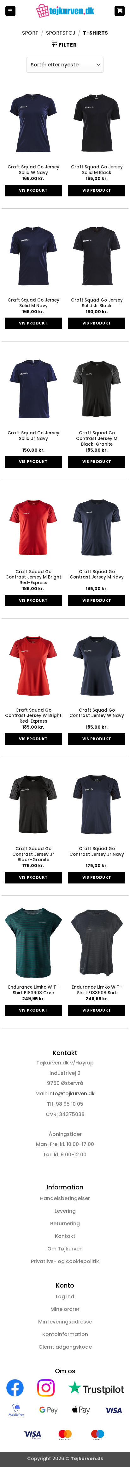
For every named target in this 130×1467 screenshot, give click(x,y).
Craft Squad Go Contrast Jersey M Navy (97, 574)
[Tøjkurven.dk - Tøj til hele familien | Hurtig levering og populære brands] (65, 11)
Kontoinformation (65, 1334)
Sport (30, 33)
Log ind (65, 1296)
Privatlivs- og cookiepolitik (65, 1261)
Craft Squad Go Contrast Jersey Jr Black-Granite (33, 854)
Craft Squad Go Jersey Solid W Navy (33, 169)
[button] (10, 11)
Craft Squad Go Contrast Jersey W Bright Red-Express (33, 716)
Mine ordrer (65, 1309)
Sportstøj (60, 33)
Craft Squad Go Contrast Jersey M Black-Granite (96, 438)
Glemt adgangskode (65, 1347)
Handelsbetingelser (65, 1198)
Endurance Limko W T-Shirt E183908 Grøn (33, 990)
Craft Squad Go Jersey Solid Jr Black (97, 302)
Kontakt (65, 1236)
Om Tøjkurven (65, 1248)
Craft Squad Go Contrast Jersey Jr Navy (96, 851)
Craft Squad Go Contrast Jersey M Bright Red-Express (33, 577)
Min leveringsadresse (65, 1321)
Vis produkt (33, 190)
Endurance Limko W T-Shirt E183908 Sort (97, 990)
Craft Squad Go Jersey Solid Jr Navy (33, 435)
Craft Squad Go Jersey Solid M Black (97, 169)
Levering (65, 1211)
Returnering (65, 1223)
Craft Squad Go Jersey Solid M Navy (33, 302)
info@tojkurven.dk (71, 1093)
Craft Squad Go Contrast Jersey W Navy (96, 713)
